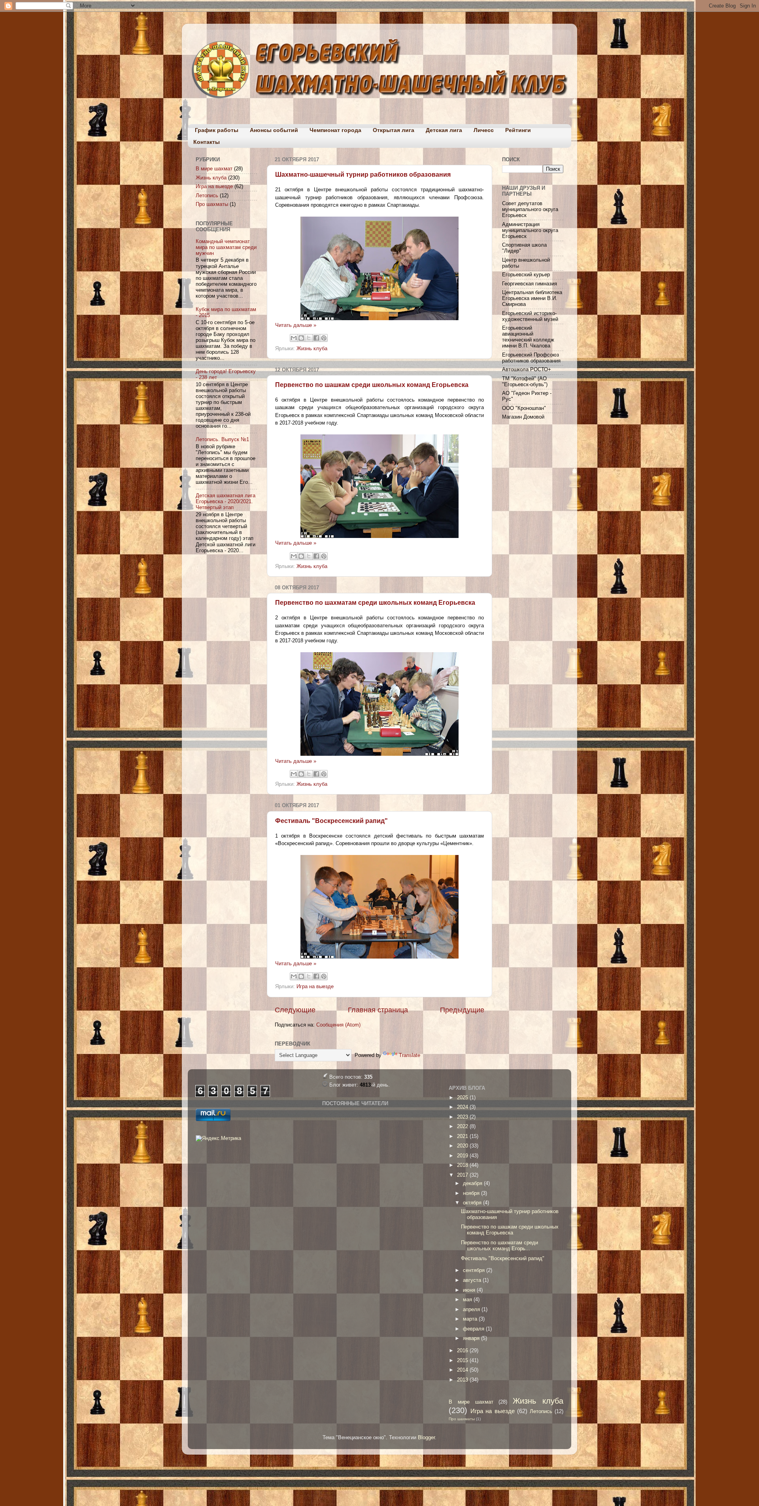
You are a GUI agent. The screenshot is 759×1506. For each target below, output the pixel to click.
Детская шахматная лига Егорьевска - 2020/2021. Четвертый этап (225, 501)
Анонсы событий (274, 130)
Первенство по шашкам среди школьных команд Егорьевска (371, 384)
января (472, 1338)
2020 (463, 1146)
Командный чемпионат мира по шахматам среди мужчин (226, 247)
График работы (216, 130)
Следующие (295, 1010)
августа (473, 1280)
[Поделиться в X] (309, 338)
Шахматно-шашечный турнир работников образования (363, 174)
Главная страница (378, 1010)
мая (468, 1299)
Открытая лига (393, 130)
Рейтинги (518, 130)
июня (470, 1290)
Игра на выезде (315, 986)
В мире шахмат (214, 169)
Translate (409, 1055)
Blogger (426, 1437)
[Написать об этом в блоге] (301, 338)
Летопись (207, 195)
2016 (463, 1350)
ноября (472, 1193)
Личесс (484, 130)
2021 (463, 1136)
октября (473, 1203)
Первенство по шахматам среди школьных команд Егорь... (499, 1245)
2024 (463, 1107)
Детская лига (444, 130)
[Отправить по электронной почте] (294, 338)
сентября (474, 1270)
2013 (463, 1380)
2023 (463, 1117)
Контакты (206, 142)
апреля (472, 1309)
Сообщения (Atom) (338, 1025)
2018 (463, 1165)
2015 (463, 1360)
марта (471, 1319)
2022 (463, 1126)
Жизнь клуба (311, 348)
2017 (463, 1175)
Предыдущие (462, 1010)
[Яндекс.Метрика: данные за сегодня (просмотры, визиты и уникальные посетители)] (218, 1138)
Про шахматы (212, 204)
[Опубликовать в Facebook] (316, 338)
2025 (463, 1097)
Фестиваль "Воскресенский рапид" (331, 820)
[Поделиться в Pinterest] (324, 338)
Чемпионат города (335, 130)
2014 (463, 1370)
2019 (463, 1156)
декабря (473, 1183)
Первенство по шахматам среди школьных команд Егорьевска (375, 602)
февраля (474, 1329)
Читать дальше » (295, 325)
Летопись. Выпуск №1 (222, 439)
